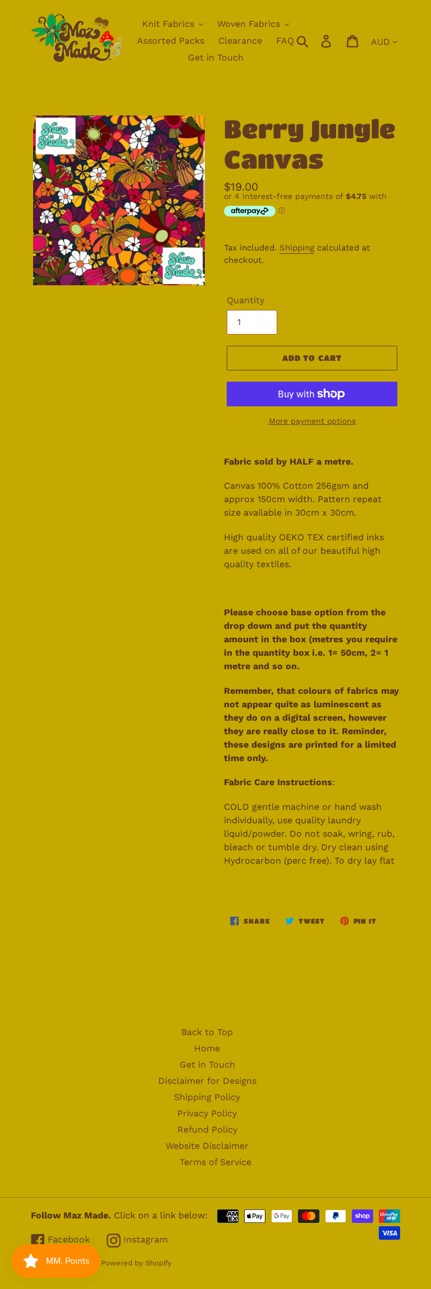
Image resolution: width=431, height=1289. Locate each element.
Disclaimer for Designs (207, 1080)
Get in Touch (207, 1064)
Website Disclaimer (207, 1145)
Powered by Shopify (136, 1263)
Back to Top (207, 1032)
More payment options (312, 420)
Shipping (296, 248)
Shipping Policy (207, 1097)
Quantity (245, 300)
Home (207, 1048)
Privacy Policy (207, 1113)
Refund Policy (207, 1129)
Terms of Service (215, 1162)
